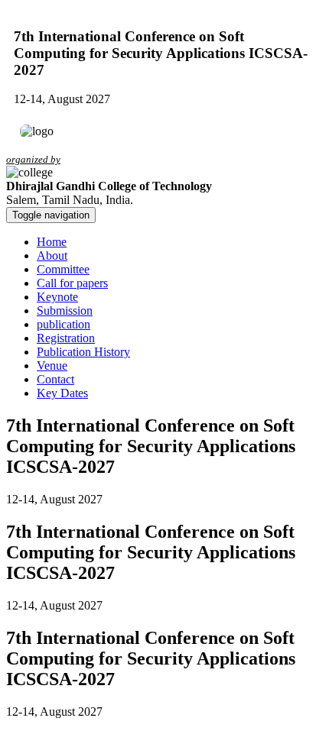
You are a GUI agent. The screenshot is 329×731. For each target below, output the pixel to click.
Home (52, 241)
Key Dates (62, 393)
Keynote (57, 296)
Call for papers (72, 283)
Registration (66, 338)
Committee (63, 269)
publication (63, 324)
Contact (55, 379)
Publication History (83, 351)
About (52, 255)
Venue (52, 365)
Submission (65, 310)
